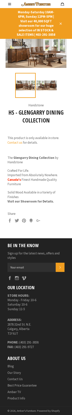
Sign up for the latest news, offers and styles (33, 255)
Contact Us (15, 379)
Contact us (14, 142)
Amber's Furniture (26, 410)
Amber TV (14, 392)
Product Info (16, 398)
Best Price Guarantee (22, 385)
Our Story (14, 373)
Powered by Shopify (48, 410)
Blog (10, 366)
